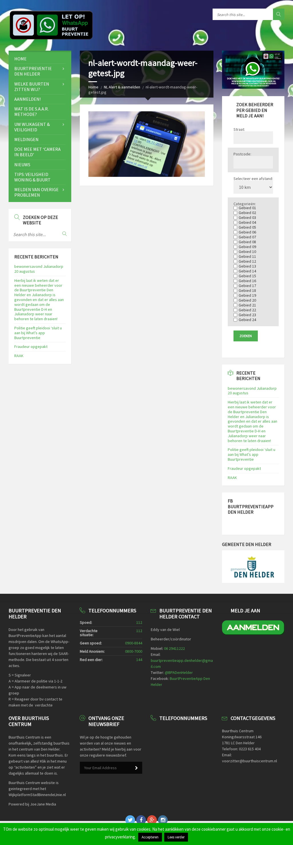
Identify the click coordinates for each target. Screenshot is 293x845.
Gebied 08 (249, 242)
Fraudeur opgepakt (30, 346)
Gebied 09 (249, 247)
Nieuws (22, 164)
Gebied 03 (249, 217)
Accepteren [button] (150, 837)
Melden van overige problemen (36, 192)
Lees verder (176, 837)
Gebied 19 (249, 295)
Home (93, 87)
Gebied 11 (249, 256)
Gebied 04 (249, 222)
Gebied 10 (249, 252)
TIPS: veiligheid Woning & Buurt (32, 177)
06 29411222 (174, 648)
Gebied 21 (249, 305)
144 (139, 659)
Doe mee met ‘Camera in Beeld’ (37, 151)
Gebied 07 (249, 237)
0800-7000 (133, 651)
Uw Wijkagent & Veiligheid (32, 126)
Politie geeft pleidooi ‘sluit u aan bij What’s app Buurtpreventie (38, 332)
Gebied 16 (249, 281)
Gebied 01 (249, 208)
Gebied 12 (249, 261)
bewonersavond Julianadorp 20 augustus (38, 269)
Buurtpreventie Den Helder (33, 71)
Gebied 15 (249, 276)
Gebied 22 (249, 310)
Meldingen (26, 139)
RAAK (18, 355)
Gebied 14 (249, 271)
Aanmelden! (27, 99)
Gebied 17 (249, 286)
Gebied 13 (249, 266)
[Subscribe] (136, 768)
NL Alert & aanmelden (122, 87)
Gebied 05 (249, 227)
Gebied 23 (249, 315)
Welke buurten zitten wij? (31, 86)
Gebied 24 (249, 320)
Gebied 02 (249, 213)
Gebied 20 (249, 300)
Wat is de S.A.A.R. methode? (31, 111)
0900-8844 (133, 643)
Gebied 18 (249, 290)
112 (139, 622)
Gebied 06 (249, 232)
